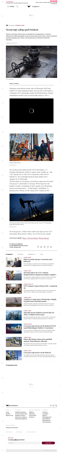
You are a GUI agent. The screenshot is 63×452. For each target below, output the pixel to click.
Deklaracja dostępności (21, 418)
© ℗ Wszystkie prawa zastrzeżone (19, 245)
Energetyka (11, 25)
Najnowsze (31, 254)
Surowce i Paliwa (19, 25)
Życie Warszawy (46, 422)
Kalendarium (19, 432)
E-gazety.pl (45, 413)
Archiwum (31, 417)
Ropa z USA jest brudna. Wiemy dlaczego (36, 238)
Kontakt (8, 413)
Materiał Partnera (28, 324)
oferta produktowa (31, 432)
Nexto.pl (44, 415)
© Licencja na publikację (16, 244)
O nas (7, 412)
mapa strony (9, 432)
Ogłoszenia (32, 413)
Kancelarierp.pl (46, 418)
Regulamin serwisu (20, 415)
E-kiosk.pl (44, 412)
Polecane (20, 254)
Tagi (41, 254)
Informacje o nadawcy (21, 417)
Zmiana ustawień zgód (21, 413)
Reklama (31, 412)
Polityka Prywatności (20, 412)
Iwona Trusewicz (14, 83)
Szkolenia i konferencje (12, 427)
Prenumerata (32, 415)
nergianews (35, 6)
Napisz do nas (9, 415)
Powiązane (9, 254)
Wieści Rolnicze (46, 420)
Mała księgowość (46, 417)
